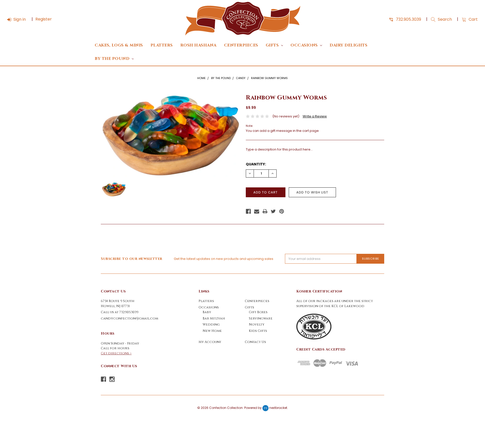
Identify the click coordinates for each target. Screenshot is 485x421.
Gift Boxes (258, 312)
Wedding (211, 324)
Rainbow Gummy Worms (269, 78)
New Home (212, 331)
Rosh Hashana (198, 45)
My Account (210, 342)
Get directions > (116, 353)
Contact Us (255, 342)
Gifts (273, 45)
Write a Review (315, 116)
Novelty (256, 324)
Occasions (304, 45)
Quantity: (256, 164)
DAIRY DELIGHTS (348, 45)
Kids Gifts (258, 331)
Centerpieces (241, 45)
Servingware (261, 318)
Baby (207, 312)
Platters (162, 45)
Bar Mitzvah (214, 318)
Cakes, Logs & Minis (119, 45)
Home (201, 78)
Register (43, 19)
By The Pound (113, 58)
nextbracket (278, 408)
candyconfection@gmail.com (129, 318)
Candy (241, 78)
